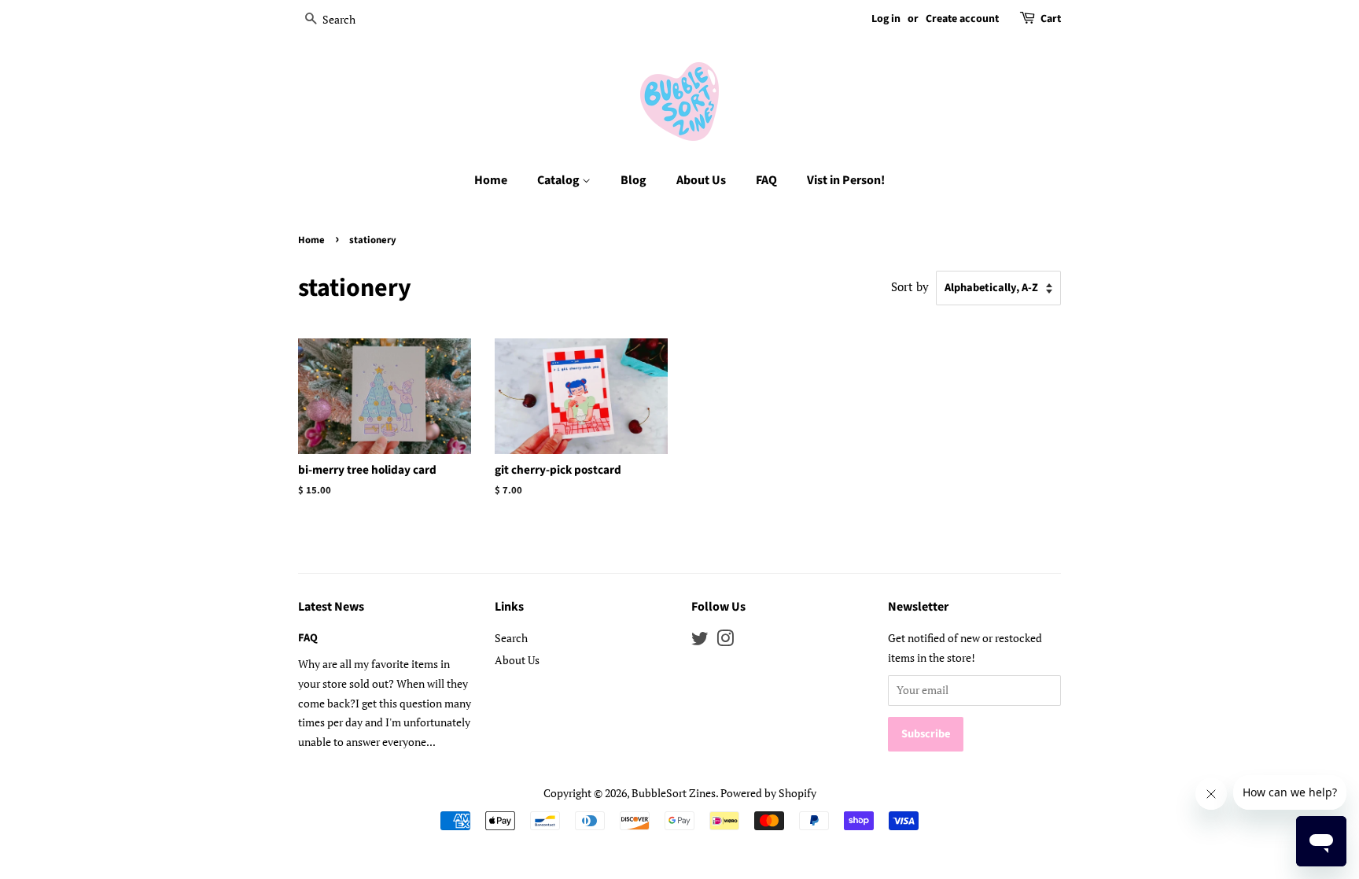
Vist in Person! (846, 180)
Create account (962, 19)
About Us (701, 180)
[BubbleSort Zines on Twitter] (700, 640)
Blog (633, 180)
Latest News (331, 606)
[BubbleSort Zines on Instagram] (725, 640)
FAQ (766, 180)
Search (511, 637)
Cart (1050, 19)
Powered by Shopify (768, 792)
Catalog (559, 180)
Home (490, 180)
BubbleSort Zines (674, 792)
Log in (885, 19)
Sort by (910, 286)
